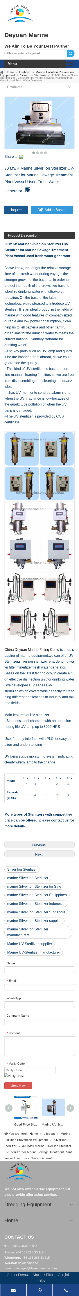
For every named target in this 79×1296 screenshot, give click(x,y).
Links (40, 1281)
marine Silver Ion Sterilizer (27, 878)
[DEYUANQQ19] (20, 13)
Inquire (16, 210)
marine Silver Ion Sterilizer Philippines (37, 895)
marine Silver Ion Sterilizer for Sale (34, 886)
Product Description (23, 235)
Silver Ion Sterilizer (22, 869)
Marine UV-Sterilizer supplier (29, 944)
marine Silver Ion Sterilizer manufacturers (27, 932)
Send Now (18, 1085)
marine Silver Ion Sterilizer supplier (34, 921)
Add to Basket (55, 210)
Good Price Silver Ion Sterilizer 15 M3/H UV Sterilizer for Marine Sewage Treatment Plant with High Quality (25, 1124)
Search (70, 53)
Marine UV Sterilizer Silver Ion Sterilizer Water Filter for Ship (53, 1124)
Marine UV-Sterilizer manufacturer (33, 952)
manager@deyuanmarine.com (35, 1268)
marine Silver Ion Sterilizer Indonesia (36, 904)
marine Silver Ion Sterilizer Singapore (36, 912)
